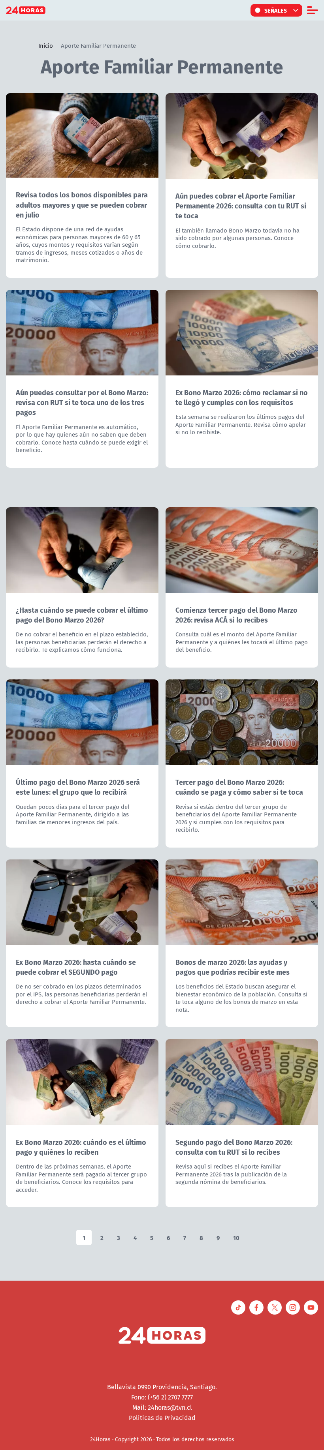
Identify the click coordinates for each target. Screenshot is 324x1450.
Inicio (45, 45)
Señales (275, 10)
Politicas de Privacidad (162, 1417)
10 (236, 1237)
